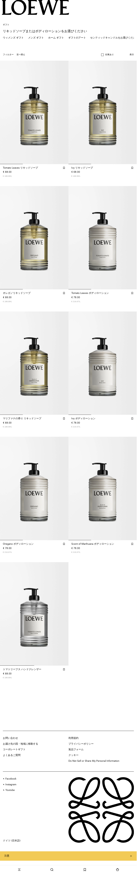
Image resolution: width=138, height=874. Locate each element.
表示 (132, 55)
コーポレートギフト (14, 749)
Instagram (10, 784)
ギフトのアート (77, 38)
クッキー (73, 755)
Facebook (10, 779)
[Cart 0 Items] (117, 869)
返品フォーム (76, 749)
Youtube (10, 790)
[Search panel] (52, 869)
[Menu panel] (19, 869)
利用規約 (73, 738)
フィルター (8, 55)
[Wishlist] (84, 869)
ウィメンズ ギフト (13, 38)
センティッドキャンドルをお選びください (114, 38)
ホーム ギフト (56, 38)
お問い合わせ (10, 738)
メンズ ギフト (36, 38)
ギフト (6, 25)
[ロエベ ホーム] (35, 7)
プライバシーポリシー (81, 744)
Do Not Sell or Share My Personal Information (93, 761)
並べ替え (21, 55)
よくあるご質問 (11, 755)
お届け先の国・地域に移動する (20, 744)
